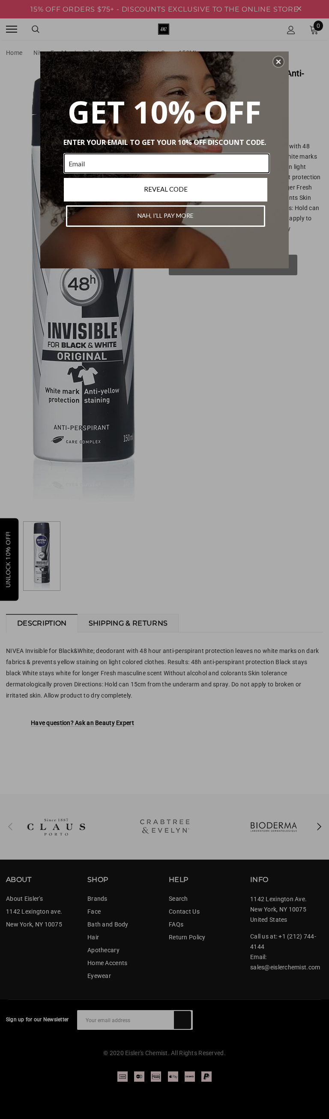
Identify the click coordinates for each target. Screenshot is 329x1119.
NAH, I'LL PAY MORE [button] (166, 215)
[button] (278, 62)
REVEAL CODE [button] (166, 189)
